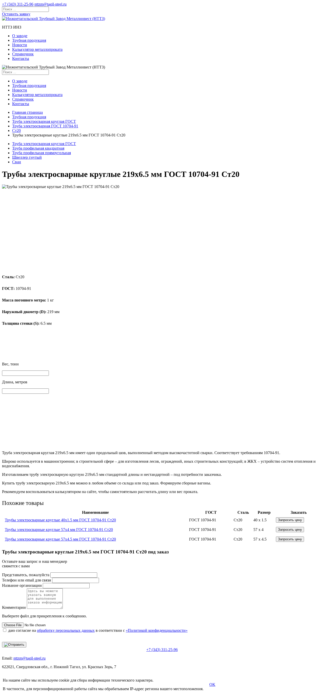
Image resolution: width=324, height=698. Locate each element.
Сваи (16, 162)
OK (212, 684)
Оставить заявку (16, 14)
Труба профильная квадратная (38, 148)
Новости (19, 45)
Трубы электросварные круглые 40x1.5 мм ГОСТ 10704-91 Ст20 (60, 520)
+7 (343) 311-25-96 (17, 4)
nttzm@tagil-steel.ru (50, 4)
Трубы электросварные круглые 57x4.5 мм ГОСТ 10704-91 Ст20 (60, 539)
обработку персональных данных (66, 630)
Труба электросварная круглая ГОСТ (44, 121)
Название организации (22, 585)
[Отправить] (14, 644)
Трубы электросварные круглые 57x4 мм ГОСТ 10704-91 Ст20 (59, 529)
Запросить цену (290, 520)
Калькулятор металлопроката (37, 49)
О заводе (19, 36)
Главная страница (27, 112)
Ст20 (16, 130)
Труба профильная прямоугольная (41, 153)
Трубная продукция (29, 40)
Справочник (23, 54)
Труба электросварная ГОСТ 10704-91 (45, 126)
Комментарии (14, 607)
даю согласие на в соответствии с (98, 630)
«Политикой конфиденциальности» (157, 630)
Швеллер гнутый (27, 157)
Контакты (20, 58)
